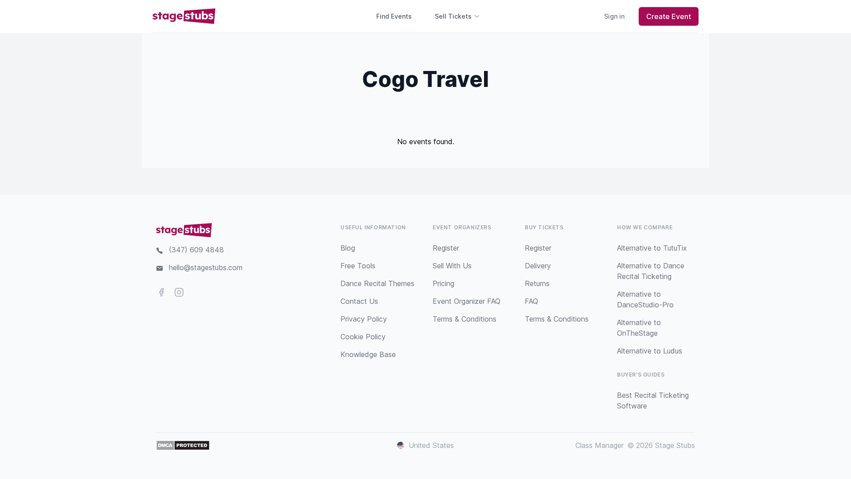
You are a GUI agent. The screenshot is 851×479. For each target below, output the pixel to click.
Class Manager (599, 445)
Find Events (394, 16)
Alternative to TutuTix (652, 247)
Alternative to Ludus (649, 350)
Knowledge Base (368, 354)
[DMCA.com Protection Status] (183, 445)
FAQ (531, 301)
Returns (537, 283)
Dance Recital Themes (377, 283)
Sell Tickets (453, 16)
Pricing (443, 283)
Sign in (614, 16)
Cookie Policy (363, 336)
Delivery (538, 265)
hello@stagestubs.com (205, 267)
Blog (347, 247)
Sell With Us (452, 265)
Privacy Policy (363, 318)
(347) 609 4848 (196, 249)
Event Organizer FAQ (466, 301)
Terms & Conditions (464, 318)
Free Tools (357, 265)
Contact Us (359, 301)
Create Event (668, 16)
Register (446, 247)
